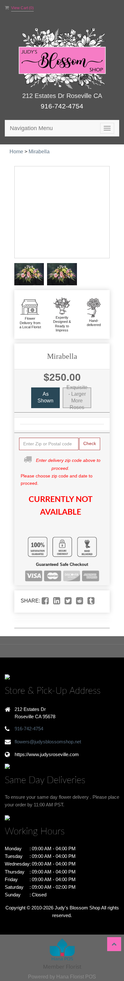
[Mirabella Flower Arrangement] (29, 274)
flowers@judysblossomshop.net (48, 741)
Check (89, 443)
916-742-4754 (62, 106)
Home (16, 151)
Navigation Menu (31, 128)
